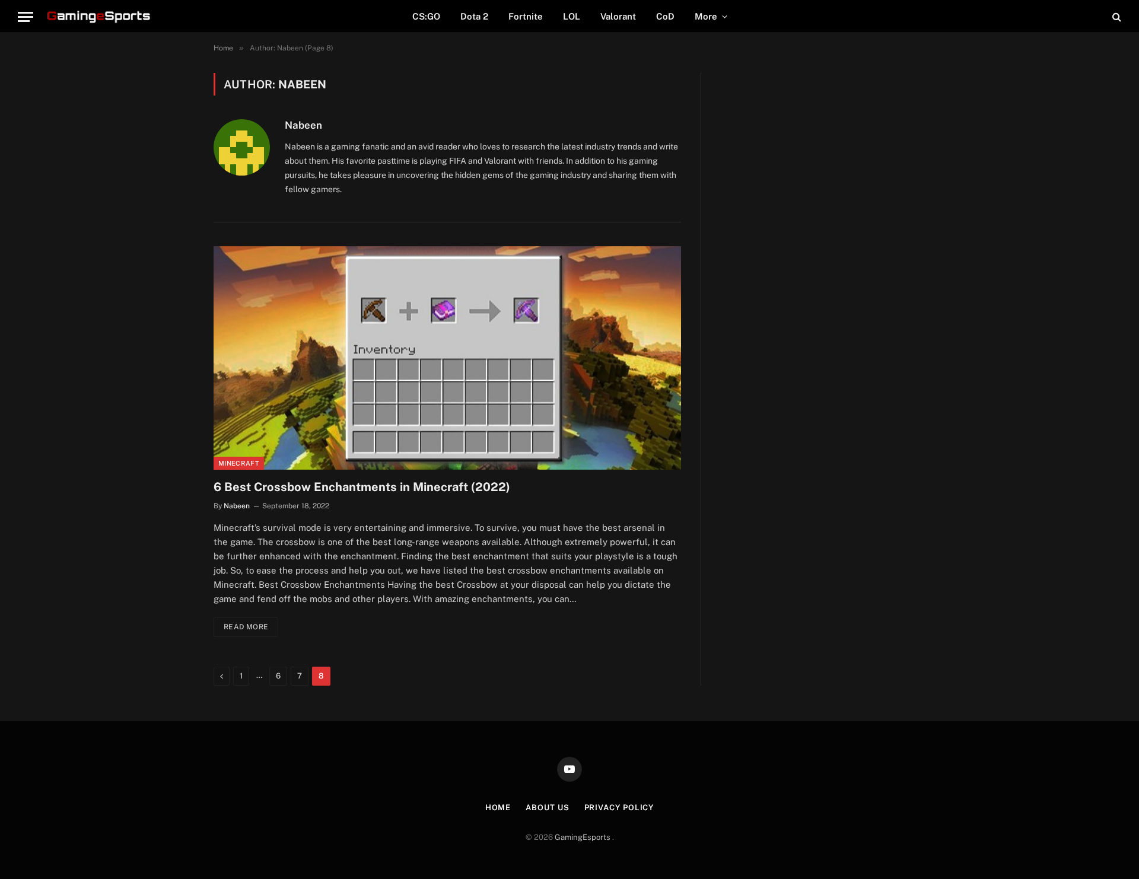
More (706, 16)
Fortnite (525, 16)
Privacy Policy (619, 807)
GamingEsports (583, 837)
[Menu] (25, 17)
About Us (547, 807)
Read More (246, 627)
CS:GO (426, 16)
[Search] (1115, 17)
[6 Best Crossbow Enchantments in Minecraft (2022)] (447, 358)
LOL (571, 16)
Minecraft (238, 463)
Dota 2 (474, 16)
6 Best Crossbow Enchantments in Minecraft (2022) (362, 487)
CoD (665, 16)
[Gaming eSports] (99, 17)
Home (498, 807)
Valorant (618, 16)
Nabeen (303, 125)
